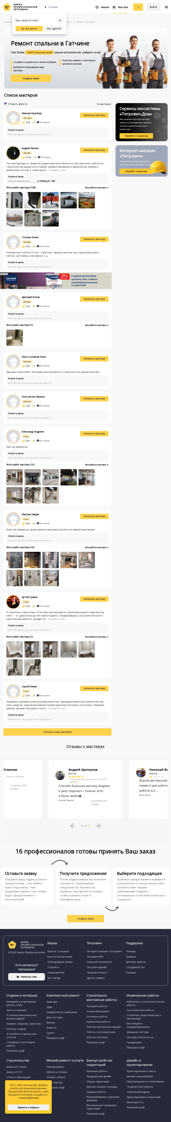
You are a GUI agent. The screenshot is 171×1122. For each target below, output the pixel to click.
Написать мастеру (94, 115)
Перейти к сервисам (136, 135)
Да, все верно (29, 28)
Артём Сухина (29, 597)
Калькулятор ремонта (99, 961)
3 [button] (89, 826)
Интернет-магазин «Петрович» (104, 951)
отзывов (44, 122)
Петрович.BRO (95, 956)
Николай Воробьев (83, 770)
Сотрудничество (135, 967)
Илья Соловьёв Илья (34, 356)
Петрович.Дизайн (97, 967)
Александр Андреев (33, 431)
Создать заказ (31, 78)
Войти (153, 7)
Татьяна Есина (30, 237)
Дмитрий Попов (31, 297)
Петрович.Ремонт (97, 972)
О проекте (53, 967)
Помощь (131, 951)
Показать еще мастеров (57, 731)
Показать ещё (15, 1050)
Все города (53, 977)
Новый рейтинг (56, 972)
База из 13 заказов (58, 951)
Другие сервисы (96, 977)
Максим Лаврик (30, 514)
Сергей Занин (29, 686)
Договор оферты (136, 961)
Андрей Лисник (30, 148)
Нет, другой (54, 28)
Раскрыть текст (58, 170)
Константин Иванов (33, 396)
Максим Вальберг (32, 113)
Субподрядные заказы (60, 961)
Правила (131, 956)
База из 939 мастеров (59, 956)
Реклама (131, 972)
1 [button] (82, 826)
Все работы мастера (96, 187)
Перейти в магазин (136, 171)
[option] (85, 789)
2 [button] (85, 826)
